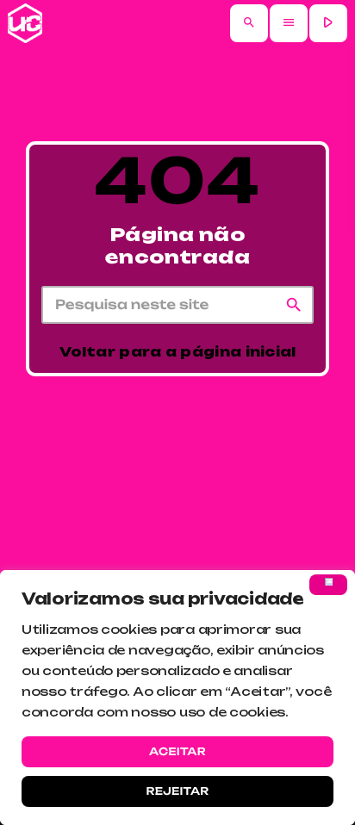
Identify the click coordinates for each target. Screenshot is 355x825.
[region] (177, 697)
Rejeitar (177, 791)
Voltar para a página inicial (177, 352)
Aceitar (177, 751)
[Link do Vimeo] (25, 23)
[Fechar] (328, 584)
